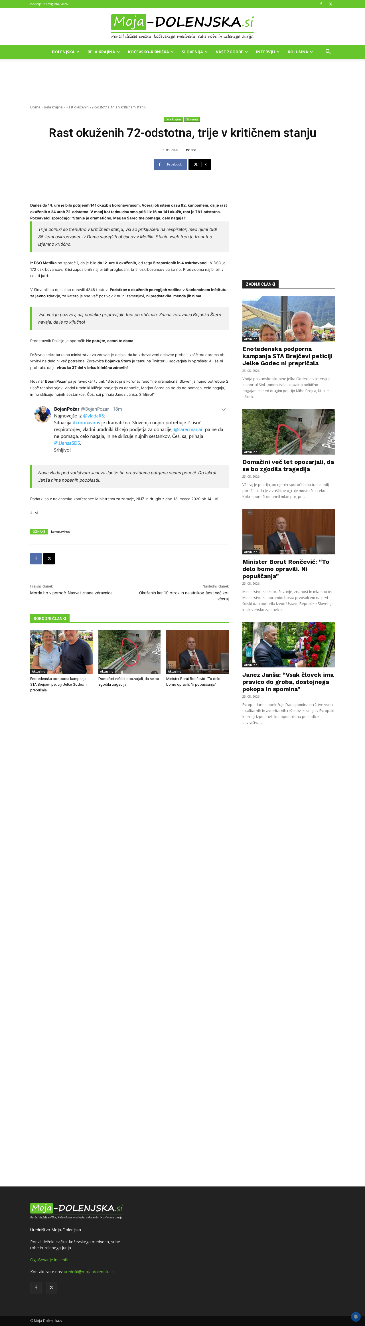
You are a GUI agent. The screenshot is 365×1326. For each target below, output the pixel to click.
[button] (328, 52)
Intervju (265, 52)
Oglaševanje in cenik (49, 1259)
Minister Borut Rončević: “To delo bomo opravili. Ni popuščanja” (285, 569)
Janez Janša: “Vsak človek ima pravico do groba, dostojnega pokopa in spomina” (288, 682)
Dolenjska (63, 52)
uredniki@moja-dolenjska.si (89, 1271)
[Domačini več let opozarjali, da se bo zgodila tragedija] (129, 652)
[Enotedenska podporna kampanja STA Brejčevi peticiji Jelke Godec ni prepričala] (61, 652)
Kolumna (298, 52)
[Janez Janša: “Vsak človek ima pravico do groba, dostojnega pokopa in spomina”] (288, 644)
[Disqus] (129, 940)
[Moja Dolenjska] (182, 27)
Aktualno (38, 671)
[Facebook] (321, 4)
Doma (35, 107)
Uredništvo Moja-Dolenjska (55, 1229)
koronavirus (60, 531)
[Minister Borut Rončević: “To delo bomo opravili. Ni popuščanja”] (197, 652)
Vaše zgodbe (229, 52)
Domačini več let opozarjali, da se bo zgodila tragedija (288, 465)
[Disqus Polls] (129, 791)
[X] (330, 4)
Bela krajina (101, 52)
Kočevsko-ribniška (148, 52)
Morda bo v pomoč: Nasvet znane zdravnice (71, 593)
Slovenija (192, 52)
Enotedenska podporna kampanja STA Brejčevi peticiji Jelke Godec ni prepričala (59, 684)
